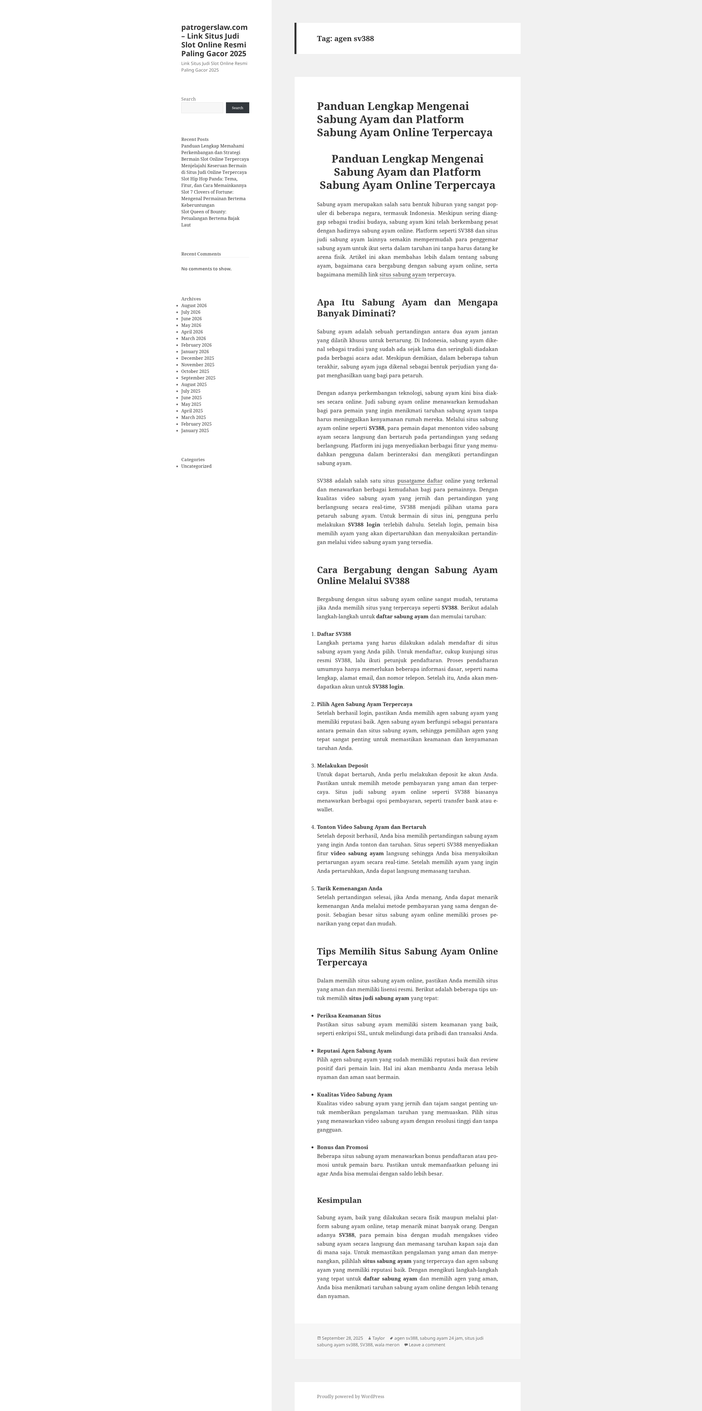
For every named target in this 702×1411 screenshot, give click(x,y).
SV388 (366, 1345)
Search (188, 99)
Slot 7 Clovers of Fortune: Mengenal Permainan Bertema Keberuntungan (213, 198)
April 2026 (192, 332)
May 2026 (191, 325)
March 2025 (193, 417)
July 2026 (190, 312)
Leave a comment (427, 1345)
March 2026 (193, 338)
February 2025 (196, 424)
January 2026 (195, 351)
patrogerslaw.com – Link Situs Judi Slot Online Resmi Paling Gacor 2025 (214, 40)
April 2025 (192, 411)
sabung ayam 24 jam (441, 1338)
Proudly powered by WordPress (350, 1396)
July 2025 (190, 391)
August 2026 (194, 305)
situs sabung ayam (403, 274)
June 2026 (191, 319)
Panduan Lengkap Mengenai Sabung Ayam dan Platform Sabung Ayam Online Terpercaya (405, 118)
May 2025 (191, 404)
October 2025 (195, 371)
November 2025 (197, 365)
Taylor (378, 1338)
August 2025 (194, 384)
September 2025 (198, 378)
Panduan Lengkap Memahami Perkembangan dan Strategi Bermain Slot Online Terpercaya (215, 152)
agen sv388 (406, 1338)
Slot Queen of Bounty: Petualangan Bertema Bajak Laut (210, 218)
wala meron (387, 1345)
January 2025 (195, 430)
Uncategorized (196, 466)
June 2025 (191, 398)
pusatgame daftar (420, 480)
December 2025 (197, 358)
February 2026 (196, 345)
